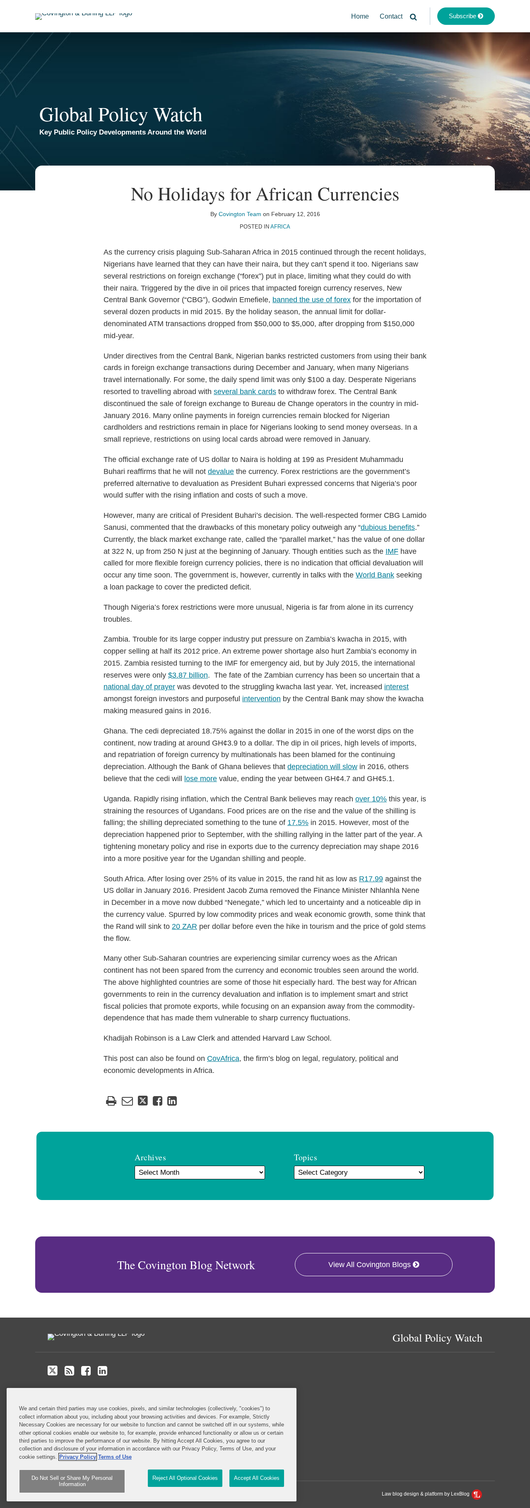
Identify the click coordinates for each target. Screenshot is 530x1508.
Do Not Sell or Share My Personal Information (72, 1481)
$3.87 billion (188, 675)
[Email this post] (127, 1100)
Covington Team (240, 214)
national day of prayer (139, 687)
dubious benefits (388, 527)
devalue (221, 471)
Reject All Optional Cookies (185, 1478)
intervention (261, 699)
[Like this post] (157, 1100)
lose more (200, 778)
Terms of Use (115, 1457)
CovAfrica (223, 1058)
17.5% (297, 822)
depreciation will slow (322, 766)
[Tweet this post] (143, 1100)
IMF (391, 551)
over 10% (371, 799)
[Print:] (111, 1101)
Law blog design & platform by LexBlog (426, 1494)
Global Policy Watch (120, 113)
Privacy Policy (77, 1457)
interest (396, 687)
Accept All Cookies (256, 1478)
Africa (280, 227)
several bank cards (245, 391)
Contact (391, 16)
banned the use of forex (311, 300)
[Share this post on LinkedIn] (172, 1100)
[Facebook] (86, 1371)
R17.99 (371, 879)
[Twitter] (53, 1371)
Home (360, 16)
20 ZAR (184, 926)
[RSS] (69, 1371)
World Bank (375, 575)
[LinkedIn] (102, 1371)
